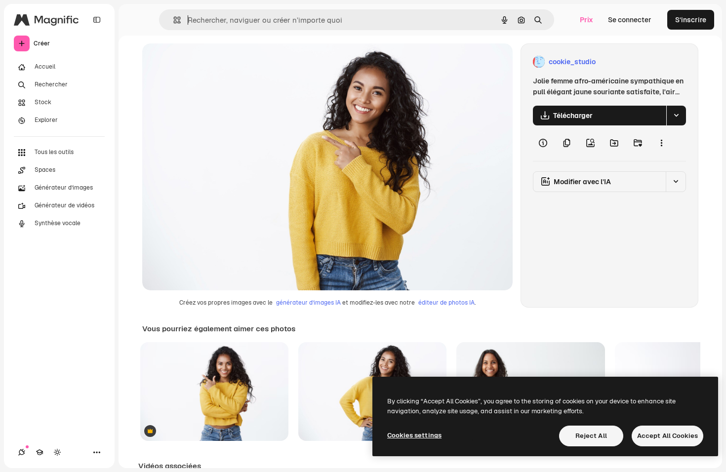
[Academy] (39, 452)
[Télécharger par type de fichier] (676, 115)
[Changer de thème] (57, 452)
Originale (207, 62)
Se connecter (629, 19)
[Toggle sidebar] (97, 20)
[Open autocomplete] (173, 20)
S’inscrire (690, 19)
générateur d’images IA (308, 303)
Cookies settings (414, 435)
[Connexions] (22, 452)
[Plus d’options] (661, 143)
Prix (586, 19)
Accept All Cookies (667, 436)
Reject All (591, 436)
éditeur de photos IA (446, 303)
